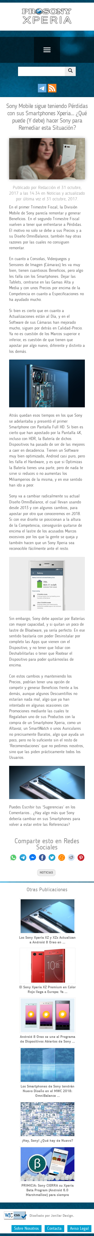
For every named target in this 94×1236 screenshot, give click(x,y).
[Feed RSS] (52, 91)
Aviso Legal (79, 1228)
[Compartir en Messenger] (32, 860)
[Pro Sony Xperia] (47, 17)
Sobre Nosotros (26, 1228)
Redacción (47, 187)
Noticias (54, 193)
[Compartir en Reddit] (71, 860)
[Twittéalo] (52, 860)
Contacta (54, 1228)
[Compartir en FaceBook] (43, 860)
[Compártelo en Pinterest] (81, 860)
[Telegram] (42, 91)
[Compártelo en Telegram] (23, 860)
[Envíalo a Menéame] (61, 860)
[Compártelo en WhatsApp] (13, 860)
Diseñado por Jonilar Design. (52, 1215)
